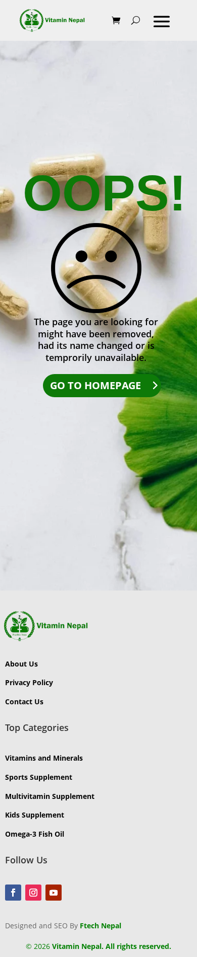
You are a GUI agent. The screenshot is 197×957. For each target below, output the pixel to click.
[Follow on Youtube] (53, 893)
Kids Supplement (34, 815)
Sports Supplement (38, 777)
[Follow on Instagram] (33, 893)
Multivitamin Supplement (49, 796)
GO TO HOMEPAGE (95, 385)
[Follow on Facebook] (13, 893)
